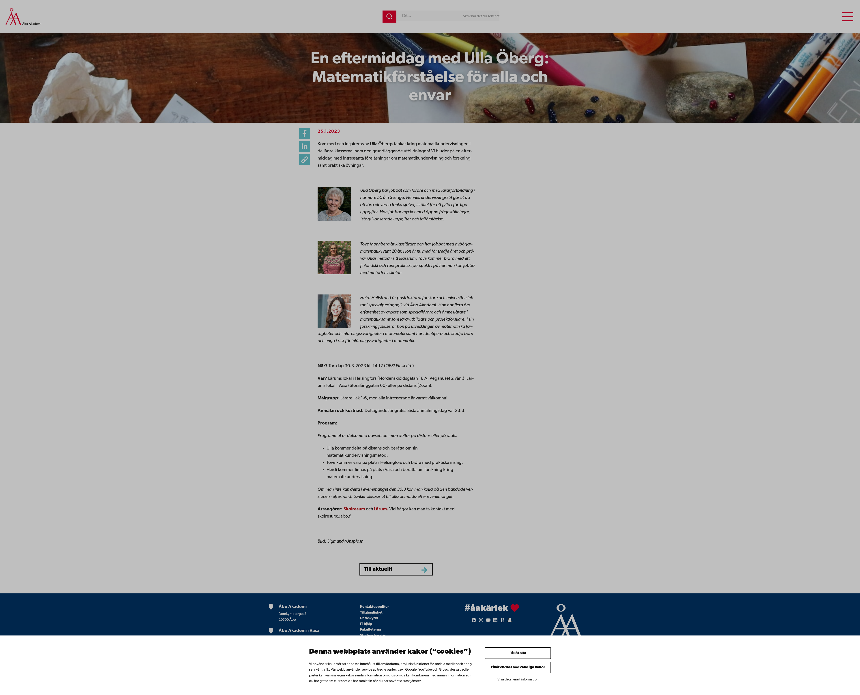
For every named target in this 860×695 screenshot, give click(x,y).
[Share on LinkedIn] (304, 146)
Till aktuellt (378, 569)
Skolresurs (354, 509)
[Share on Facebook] (304, 133)
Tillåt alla (518, 653)
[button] (304, 159)
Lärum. (381, 509)
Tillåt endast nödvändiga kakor (518, 667)
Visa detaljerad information (518, 679)
